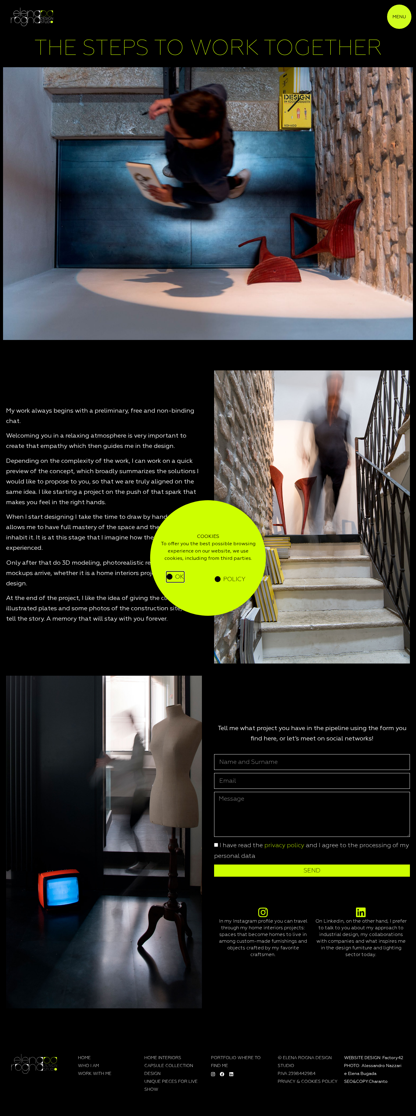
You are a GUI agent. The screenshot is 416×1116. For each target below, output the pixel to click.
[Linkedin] (231, 1074)
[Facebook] (222, 1074)
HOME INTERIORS (162, 1058)
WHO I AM (88, 1066)
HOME (84, 1058)
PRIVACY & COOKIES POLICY (307, 1082)
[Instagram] (213, 1074)
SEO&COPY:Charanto (366, 1082)
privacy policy (284, 845)
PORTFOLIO (223, 1058)
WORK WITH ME (94, 1074)
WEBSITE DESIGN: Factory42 (373, 1058)
